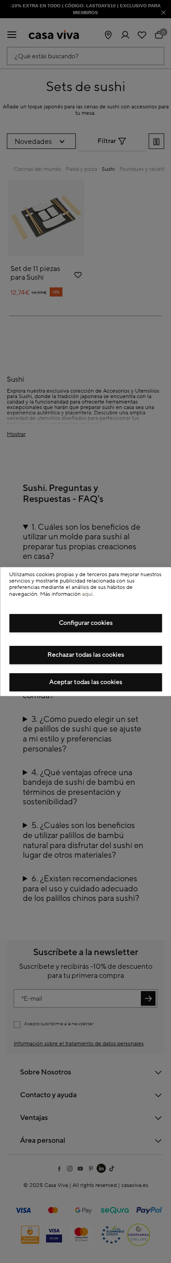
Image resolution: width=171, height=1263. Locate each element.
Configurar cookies (86, 623)
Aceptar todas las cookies (85, 682)
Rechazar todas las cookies (85, 655)
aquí (87, 594)
